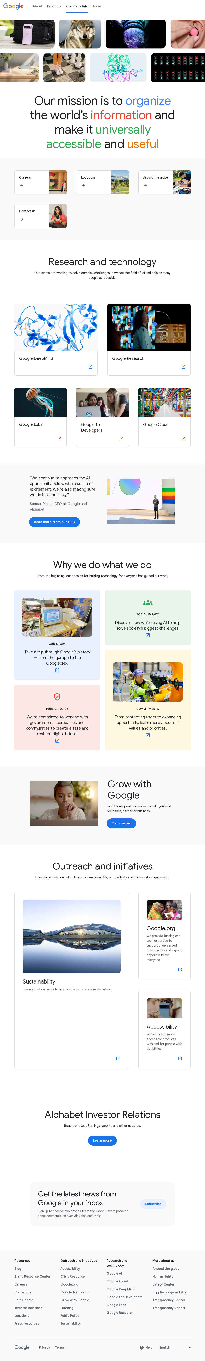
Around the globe (166, 1269)
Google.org (69, 1284)
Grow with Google (74, 1300)
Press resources (26, 1324)
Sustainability (70, 1324)
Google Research (120, 1313)
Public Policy (69, 1316)
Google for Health (74, 1292)
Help (149, 1348)
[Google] (13, 6)
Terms (60, 1348)
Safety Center (164, 1284)
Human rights (163, 1277)
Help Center (23, 1300)
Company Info (77, 6)
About (37, 6)
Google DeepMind (121, 1289)
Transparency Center (169, 1300)
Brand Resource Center (32, 1277)
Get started (121, 823)
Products (54, 6)
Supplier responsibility (170, 1292)
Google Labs (116, 1305)
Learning (67, 1308)
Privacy (44, 1348)
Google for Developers (124, 1297)
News (97, 6)
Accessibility (70, 1269)
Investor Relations (28, 1308)
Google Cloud (117, 1281)
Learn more (102, 1141)
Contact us (22, 1292)
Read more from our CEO (54, 522)
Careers (20, 1284)
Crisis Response (72, 1277)
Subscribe (153, 1204)
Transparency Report (169, 1308)
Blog (17, 1269)
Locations (21, 1316)
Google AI (114, 1274)
